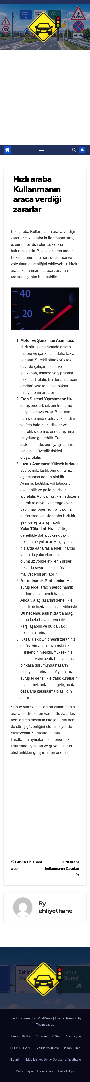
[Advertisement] (45, 98)
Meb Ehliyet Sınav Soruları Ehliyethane (53, 1059)
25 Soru (41, 1036)
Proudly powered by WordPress (30, 1018)
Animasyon (73, 1036)
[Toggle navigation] (41, 150)
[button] (74, 150)
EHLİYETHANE (21, 1048)
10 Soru (26, 1036)
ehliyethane (55, 910)
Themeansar (44, 1024)
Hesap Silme (71, 1048)
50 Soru (56, 1036)
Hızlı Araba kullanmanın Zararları (62, 865)
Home (13, 1036)
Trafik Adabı (45, 1071)
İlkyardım (15, 1059)
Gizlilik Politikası (47, 1048)
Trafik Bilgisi (66, 1071)
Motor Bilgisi (24, 1071)
